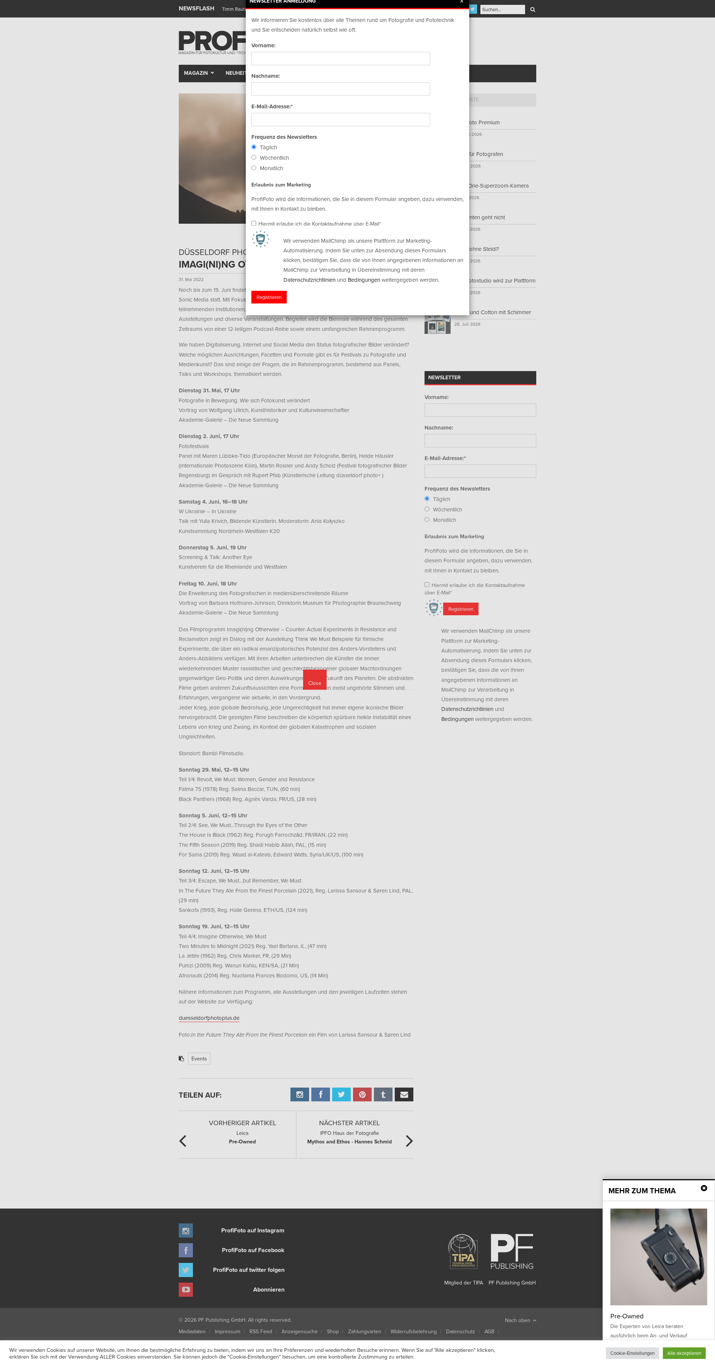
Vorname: (263, 45)
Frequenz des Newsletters (284, 137)
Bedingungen (364, 280)
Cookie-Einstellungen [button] (632, 1353)
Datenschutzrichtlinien (309, 280)
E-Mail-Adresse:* (272, 106)
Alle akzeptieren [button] (684, 1353)
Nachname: (265, 76)
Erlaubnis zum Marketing (281, 184)
